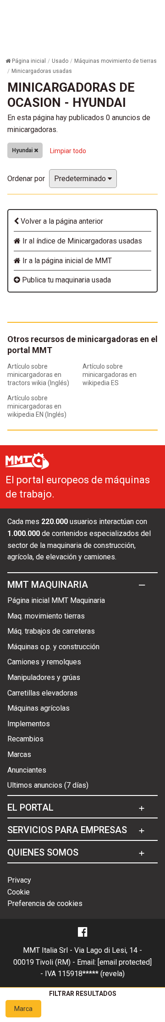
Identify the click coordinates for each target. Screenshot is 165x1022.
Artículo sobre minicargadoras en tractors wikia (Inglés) (38, 375)
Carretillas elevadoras (42, 693)
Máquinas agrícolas (38, 708)
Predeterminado (81, 178)
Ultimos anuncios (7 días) (47, 785)
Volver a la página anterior (61, 221)
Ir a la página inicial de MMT (66, 260)
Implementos (28, 723)
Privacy (19, 880)
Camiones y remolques (44, 661)
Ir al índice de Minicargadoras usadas (81, 241)
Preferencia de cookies (44, 903)
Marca (23, 1008)
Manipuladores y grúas (43, 677)
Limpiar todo (68, 151)
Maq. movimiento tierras (46, 616)
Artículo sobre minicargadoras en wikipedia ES (109, 375)
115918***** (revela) (91, 973)
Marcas (19, 754)
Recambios (25, 739)
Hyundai (23, 150)
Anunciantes (26, 770)
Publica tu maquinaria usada (65, 280)
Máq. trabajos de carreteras (51, 631)
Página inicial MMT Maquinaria (56, 600)
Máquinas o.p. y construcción (53, 646)
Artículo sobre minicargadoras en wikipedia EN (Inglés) (36, 406)
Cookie (18, 892)
